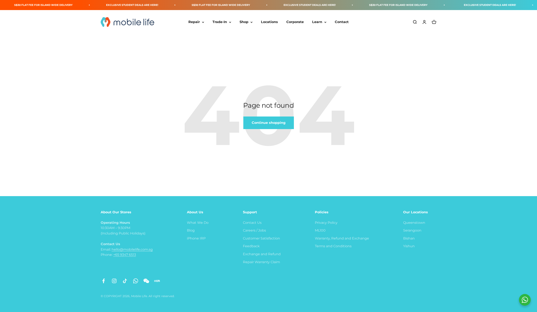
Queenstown (414, 223)
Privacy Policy (326, 223)
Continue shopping (268, 123)
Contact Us (252, 223)
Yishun (409, 246)
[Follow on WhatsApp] (135, 281)
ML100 (320, 230)
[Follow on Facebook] (103, 281)
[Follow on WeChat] (146, 281)
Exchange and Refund (262, 254)
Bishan (409, 238)
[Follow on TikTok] (125, 281)
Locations (269, 22)
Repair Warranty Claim (261, 262)
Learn (317, 22)
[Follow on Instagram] (114, 281)
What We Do (198, 223)
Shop (244, 22)
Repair (194, 22)
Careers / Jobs (254, 230)
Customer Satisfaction (261, 238)
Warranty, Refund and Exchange (342, 238)
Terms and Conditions (333, 246)
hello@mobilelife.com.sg (132, 249)
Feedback (251, 246)
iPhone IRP (196, 238)
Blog (191, 230)
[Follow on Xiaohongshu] (157, 281)
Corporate (295, 22)
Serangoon (412, 230)
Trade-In (219, 22)
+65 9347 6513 (124, 255)
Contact (342, 22)
